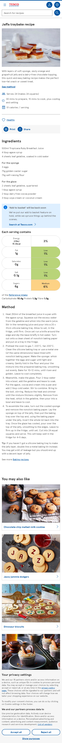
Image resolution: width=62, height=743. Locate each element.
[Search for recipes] (57, 13)
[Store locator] (57, 5)
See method (8, 86)
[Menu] (5, 5)
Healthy (11, 120)
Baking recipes (21, 459)
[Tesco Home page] (14, 4)
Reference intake (18, 295)
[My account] (49, 5)
